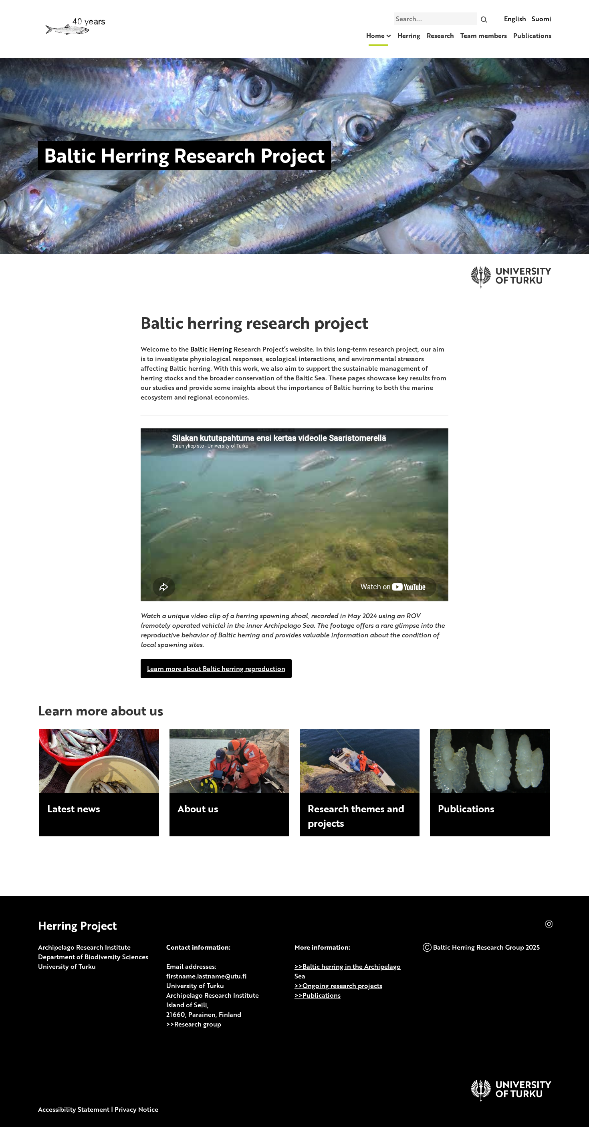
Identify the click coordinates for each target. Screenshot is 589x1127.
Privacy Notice (136, 1109)
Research (440, 35)
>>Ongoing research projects (338, 985)
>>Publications (317, 995)
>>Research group (193, 1024)
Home (375, 35)
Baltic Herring (211, 349)
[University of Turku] (511, 1100)
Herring (408, 35)
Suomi (541, 19)
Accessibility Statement (73, 1109)
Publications (532, 35)
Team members (483, 35)
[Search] (484, 18)
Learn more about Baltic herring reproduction (216, 668)
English (515, 19)
